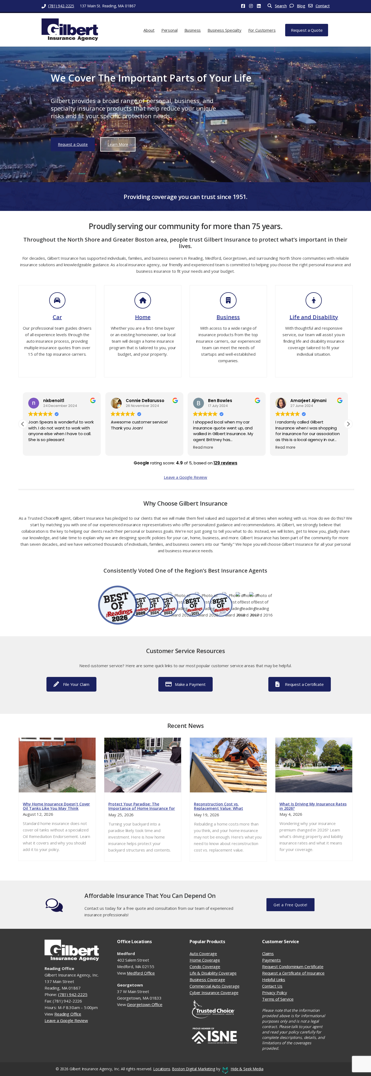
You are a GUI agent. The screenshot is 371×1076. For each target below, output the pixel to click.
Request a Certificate (304, 684)
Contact (323, 5)
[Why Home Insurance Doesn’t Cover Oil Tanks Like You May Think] (57, 765)
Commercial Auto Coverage (214, 986)
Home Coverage (205, 960)
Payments (271, 960)
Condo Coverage (205, 966)
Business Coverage (207, 979)
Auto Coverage (203, 953)
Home (142, 317)
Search (281, 5)
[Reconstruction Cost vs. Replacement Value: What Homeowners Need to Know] (228, 765)
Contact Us (272, 986)
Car (57, 317)
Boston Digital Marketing (193, 1068)
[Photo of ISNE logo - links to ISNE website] (222, 1036)
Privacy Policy (274, 992)
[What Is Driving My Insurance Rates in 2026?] (314, 765)
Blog (301, 5)
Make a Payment (190, 684)
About (148, 30)
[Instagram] (253, 6)
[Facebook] (245, 6)
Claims (268, 953)
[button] (348, 424)
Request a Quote (307, 30)
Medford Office (141, 973)
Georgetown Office (144, 1004)
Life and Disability (314, 317)
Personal (169, 30)
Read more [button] (203, 447)
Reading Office (67, 1014)
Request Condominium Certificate (292, 966)
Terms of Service (278, 999)
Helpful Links (273, 979)
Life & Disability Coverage (213, 973)
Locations (161, 1068)
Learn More (118, 144)
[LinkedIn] (261, 6)
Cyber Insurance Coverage (214, 992)
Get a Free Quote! (290, 904)
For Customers (262, 30)
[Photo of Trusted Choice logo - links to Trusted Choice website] (222, 1009)
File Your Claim (76, 684)
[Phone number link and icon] (44, 5)
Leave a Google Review (185, 477)
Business (192, 30)
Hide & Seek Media (247, 1068)
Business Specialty (224, 30)
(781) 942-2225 (61, 5)
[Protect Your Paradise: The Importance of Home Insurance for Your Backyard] (143, 765)
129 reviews (225, 463)
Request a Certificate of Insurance (293, 973)
